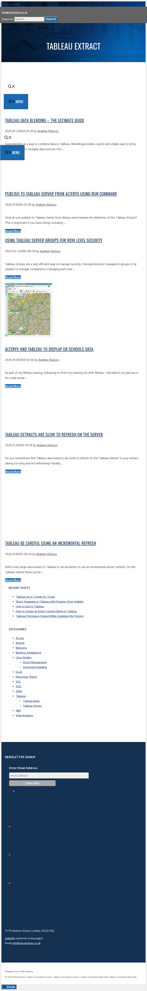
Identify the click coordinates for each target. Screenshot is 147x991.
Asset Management (35, 662)
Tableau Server (32, 705)
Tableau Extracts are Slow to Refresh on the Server (54, 434)
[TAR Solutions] (25, 127)
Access (20, 638)
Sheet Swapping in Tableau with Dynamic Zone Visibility (50, 601)
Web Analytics (24, 715)
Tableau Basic (31, 701)
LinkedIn (10, 938)
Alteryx (20, 643)
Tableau (21, 696)
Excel (19, 672)
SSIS (18, 686)
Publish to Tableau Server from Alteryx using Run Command (61, 193)
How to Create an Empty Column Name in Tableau (46, 611)
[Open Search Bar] (12, 86)
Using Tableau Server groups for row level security (53, 240)
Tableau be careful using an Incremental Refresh (50, 543)
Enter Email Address (23, 768)
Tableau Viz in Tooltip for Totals (35, 596)
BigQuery (21, 647)
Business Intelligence (28, 652)
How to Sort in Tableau (30, 606)
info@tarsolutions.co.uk (14, 12)
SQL (18, 681)
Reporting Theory (26, 676)
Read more (13, 231)
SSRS (19, 691)
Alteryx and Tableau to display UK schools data (49, 349)
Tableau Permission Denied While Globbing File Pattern (49, 616)
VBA (18, 710)
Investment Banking (35, 667)
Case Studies (24, 657)
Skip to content (10, 4)
